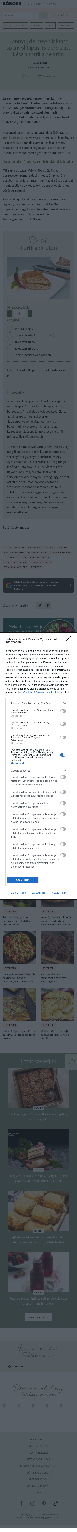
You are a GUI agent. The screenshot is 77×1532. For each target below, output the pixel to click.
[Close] (69, 639)
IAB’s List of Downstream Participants (43, 692)
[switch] (63, 711)
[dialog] (38, 766)
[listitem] (38, 703)
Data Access (38, 892)
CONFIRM (22, 880)
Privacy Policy (58, 892)
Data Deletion (18, 892)
